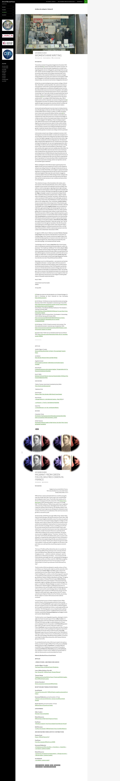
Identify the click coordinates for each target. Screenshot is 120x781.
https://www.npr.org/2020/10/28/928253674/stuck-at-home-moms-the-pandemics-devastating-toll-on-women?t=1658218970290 (50, 319)
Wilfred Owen (39, 766)
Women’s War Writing (48, 55)
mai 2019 (4, 74)
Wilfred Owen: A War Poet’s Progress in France (46, 718)
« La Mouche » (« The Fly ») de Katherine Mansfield (47, 402)
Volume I (4, 7)
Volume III (44, 52)
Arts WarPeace (47, 57)
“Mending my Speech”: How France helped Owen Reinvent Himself (51, 723)
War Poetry (57, 765)
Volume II (4, 9)
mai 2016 (4, 77)
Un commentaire (56, 57)
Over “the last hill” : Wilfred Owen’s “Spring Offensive (47, 672)
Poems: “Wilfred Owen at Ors (42, 737)
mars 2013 (4, 81)
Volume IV (4, 14)
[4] (62, 113)
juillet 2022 (4, 71)
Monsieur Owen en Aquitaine (42, 713)
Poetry (47, 765)
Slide (37, 429)
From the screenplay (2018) (45, 742)
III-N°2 (36, 52)
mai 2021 (4, 72)
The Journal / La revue (50, 1)
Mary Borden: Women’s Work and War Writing (46, 357)
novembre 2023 (5, 67)
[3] (66, 99)
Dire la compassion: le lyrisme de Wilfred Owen (46, 683)
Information (79, 1)
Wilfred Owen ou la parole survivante (44, 705)
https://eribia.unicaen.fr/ (41, 297)
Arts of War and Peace (8, 1)
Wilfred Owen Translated (49, 766)
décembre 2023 (5, 66)
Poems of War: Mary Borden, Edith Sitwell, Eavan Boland (48, 394)
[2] (42, 96)
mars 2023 (4, 69)
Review (39, 52)
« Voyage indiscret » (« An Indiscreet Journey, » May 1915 (48, 399)
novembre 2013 (5, 79)
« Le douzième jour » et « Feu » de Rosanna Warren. (47, 407)
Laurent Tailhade (40, 765)
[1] (43, 66)
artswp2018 (45, 482)
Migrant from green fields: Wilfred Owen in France (49, 477)
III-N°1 (36, 472)
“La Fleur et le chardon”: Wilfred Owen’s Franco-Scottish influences (51, 728)
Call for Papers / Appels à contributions (66, 1)
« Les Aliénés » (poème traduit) (42, 760)
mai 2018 (4, 76)
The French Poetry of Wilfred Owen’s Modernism (46, 667)
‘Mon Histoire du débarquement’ (42, 386)
